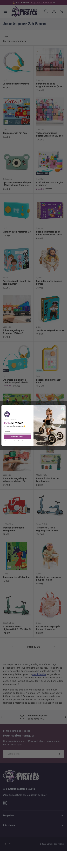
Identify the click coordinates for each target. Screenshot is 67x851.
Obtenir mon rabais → (17, 436)
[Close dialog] (62, 408)
